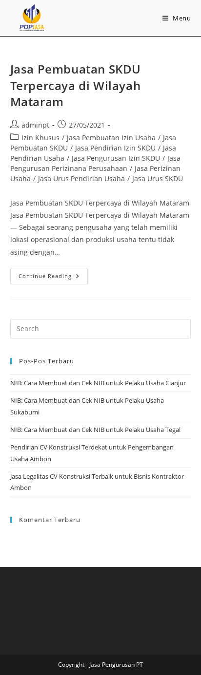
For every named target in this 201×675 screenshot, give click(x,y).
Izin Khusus (40, 137)
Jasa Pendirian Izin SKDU (115, 147)
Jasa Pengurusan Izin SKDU (116, 158)
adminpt (35, 125)
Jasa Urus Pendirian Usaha (81, 178)
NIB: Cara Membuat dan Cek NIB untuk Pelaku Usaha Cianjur (98, 382)
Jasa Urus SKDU (157, 178)
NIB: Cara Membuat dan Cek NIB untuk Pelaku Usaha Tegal (95, 429)
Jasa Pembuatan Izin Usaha (111, 137)
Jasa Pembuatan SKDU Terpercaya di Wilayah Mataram (75, 85)
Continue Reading (53, 274)
